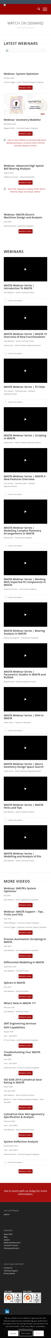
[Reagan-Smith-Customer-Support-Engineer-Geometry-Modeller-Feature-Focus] (25, 105)
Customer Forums (11, 1245)
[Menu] (43, 9)
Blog (5, 1237)
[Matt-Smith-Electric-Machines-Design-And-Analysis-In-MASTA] (25, 200)
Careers (7, 1240)
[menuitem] (37, 9)
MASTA (6, 1214)
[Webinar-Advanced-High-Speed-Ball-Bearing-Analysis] (25, 151)
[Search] (37, 9)
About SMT (8, 1234)
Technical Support (11, 1271)
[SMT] (21, 9)
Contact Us (8, 1268)
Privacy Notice (9, 1273)
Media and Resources (12, 1242)
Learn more (26, 1333)
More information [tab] (15, 300)
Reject (38, 1333)
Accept (13, 1333)
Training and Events (11, 1248)
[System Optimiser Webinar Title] (25, 60)
